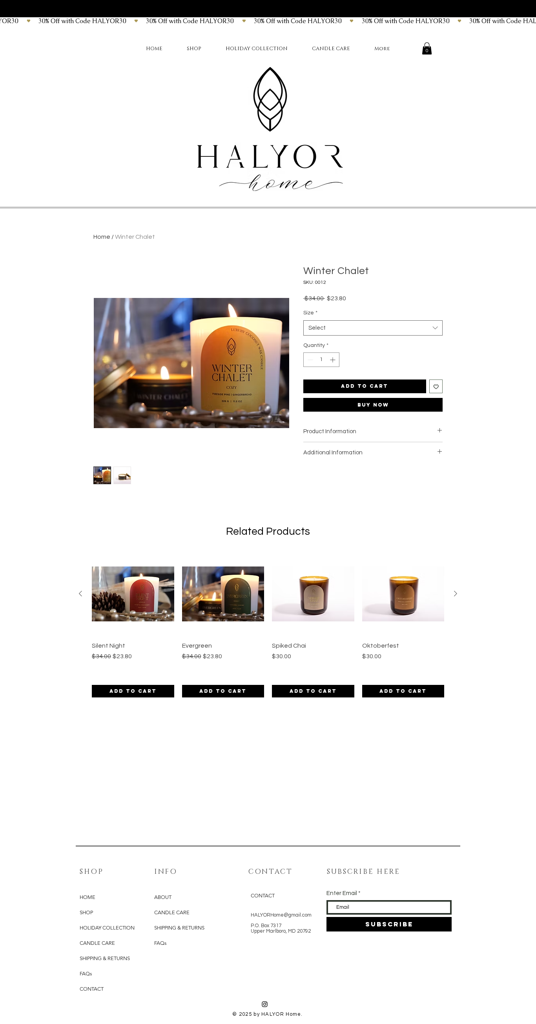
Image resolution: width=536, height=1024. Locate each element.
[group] (268, 625)
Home (101, 237)
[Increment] (333, 360)
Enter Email (341, 893)
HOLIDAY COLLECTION (105, 928)
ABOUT (162, 897)
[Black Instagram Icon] (264, 1004)
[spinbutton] (321, 360)
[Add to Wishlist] (436, 386)
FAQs (86, 974)
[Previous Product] (80, 593)
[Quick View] (133, 594)
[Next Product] (455, 593)
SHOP (86, 912)
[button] (427, 48)
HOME (87, 897)
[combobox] (373, 328)
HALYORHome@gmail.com (281, 915)
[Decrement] (309, 360)
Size (310, 313)
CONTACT (92, 989)
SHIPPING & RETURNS (105, 958)
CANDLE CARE (97, 943)
